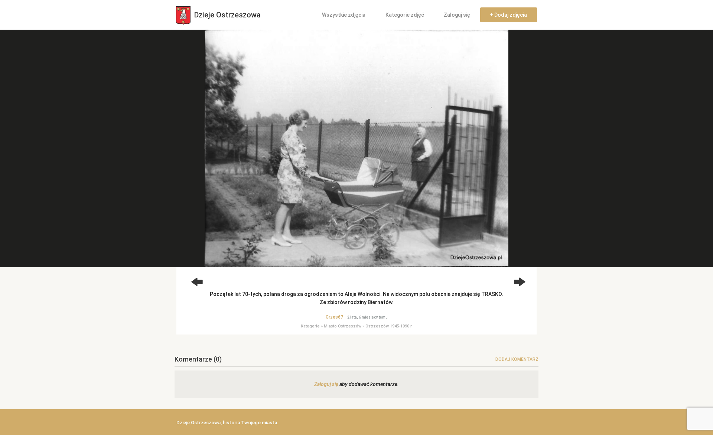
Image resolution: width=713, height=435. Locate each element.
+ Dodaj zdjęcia (508, 15)
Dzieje (226, 14)
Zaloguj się (457, 15)
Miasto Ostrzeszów (342, 326)
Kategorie (310, 326)
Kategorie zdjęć (404, 15)
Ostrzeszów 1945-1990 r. (389, 326)
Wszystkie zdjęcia (343, 15)
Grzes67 (334, 317)
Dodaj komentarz (516, 359)
